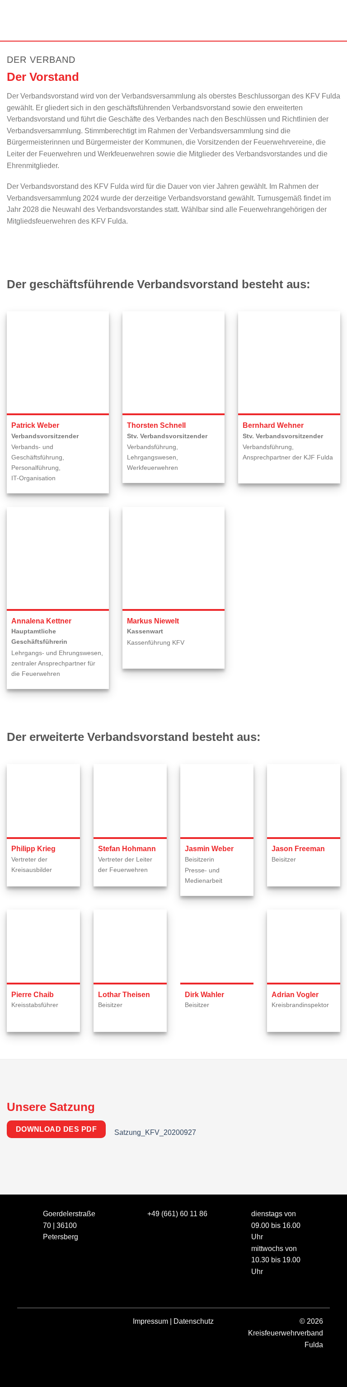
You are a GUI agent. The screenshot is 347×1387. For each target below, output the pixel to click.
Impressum (150, 1321)
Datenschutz (194, 1321)
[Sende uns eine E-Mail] (64, 1323)
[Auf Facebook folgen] (32, 1323)
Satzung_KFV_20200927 (155, 1132)
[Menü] (12, 20)
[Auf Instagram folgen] (48, 1323)
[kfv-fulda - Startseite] (173, 20)
